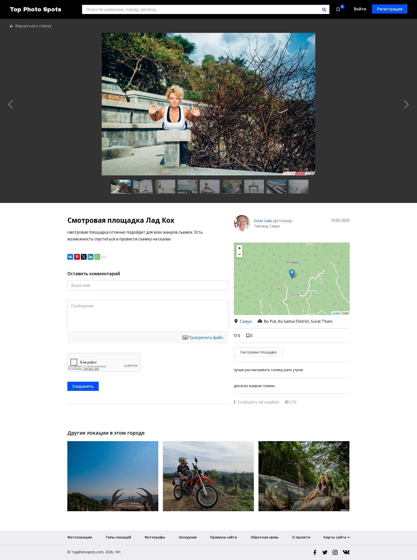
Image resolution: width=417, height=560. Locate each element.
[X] (84, 257)
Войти (360, 9)
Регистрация (389, 9)
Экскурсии (188, 537)
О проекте (301, 537)
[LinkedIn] (90, 257)
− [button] (239, 254)
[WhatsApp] (97, 257)
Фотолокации (79, 537)
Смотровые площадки (258, 352)
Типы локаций (118, 537)
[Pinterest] (77, 257)
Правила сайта (223, 537)
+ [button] (239, 248)
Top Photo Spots (35, 9)
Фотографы (155, 537)
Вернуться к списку (32, 26)
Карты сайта (335, 537)
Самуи (246, 321)
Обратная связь (264, 537)
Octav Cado (263, 220)
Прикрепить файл (205, 337)
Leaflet (336, 313)
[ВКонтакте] (70, 257)
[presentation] (10, 104)
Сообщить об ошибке (258, 402)
